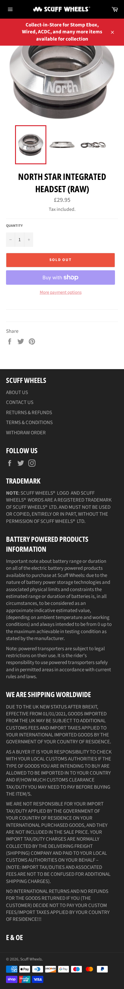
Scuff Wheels (31, 959)
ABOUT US (17, 392)
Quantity (14, 225)
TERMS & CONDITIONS (29, 422)
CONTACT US (19, 402)
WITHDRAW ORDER (26, 432)
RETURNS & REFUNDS (29, 412)
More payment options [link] (61, 293)
